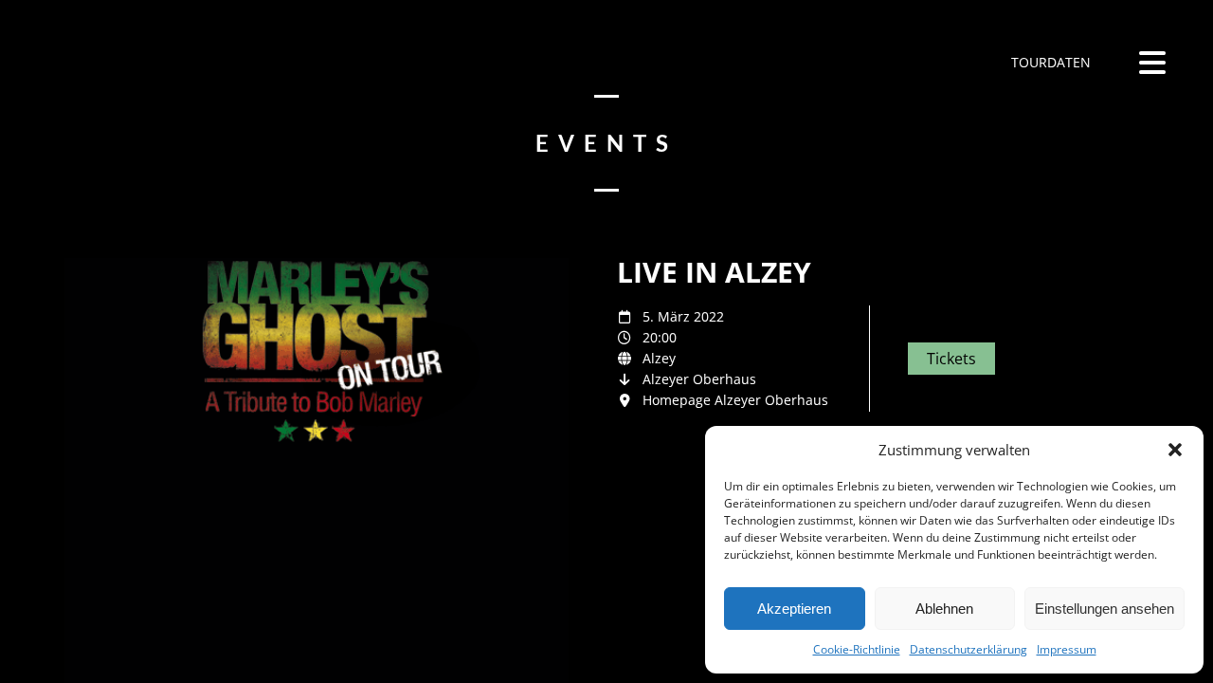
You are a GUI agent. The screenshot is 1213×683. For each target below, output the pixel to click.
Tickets (951, 358)
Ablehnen (944, 608)
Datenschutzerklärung (968, 649)
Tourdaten (1049, 62)
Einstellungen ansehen (1104, 608)
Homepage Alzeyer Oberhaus (735, 400)
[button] (1175, 449)
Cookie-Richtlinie (856, 649)
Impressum (1066, 649)
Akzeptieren (794, 608)
